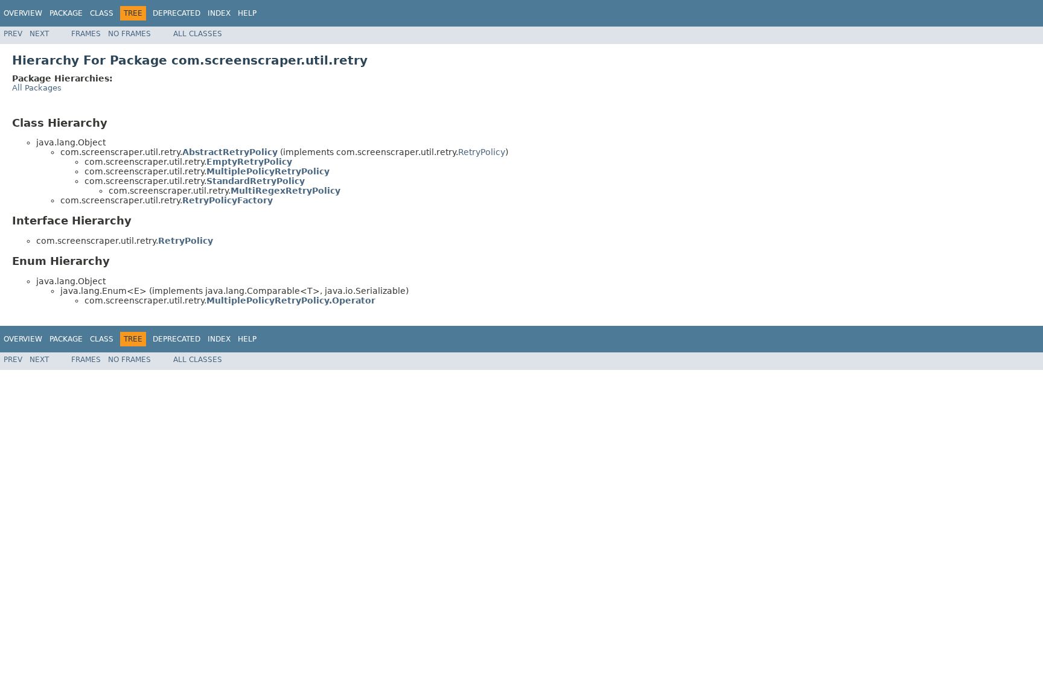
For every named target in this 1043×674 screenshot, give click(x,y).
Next (39, 34)
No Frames (129, 34)
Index (219, 13)
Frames (86, 34)
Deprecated (176, 13)
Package (66, 13)
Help (247, 13)
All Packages (37, 87)
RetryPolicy (481, 152)
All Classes (197, 34)
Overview (23, 13)
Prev (13, 34)
